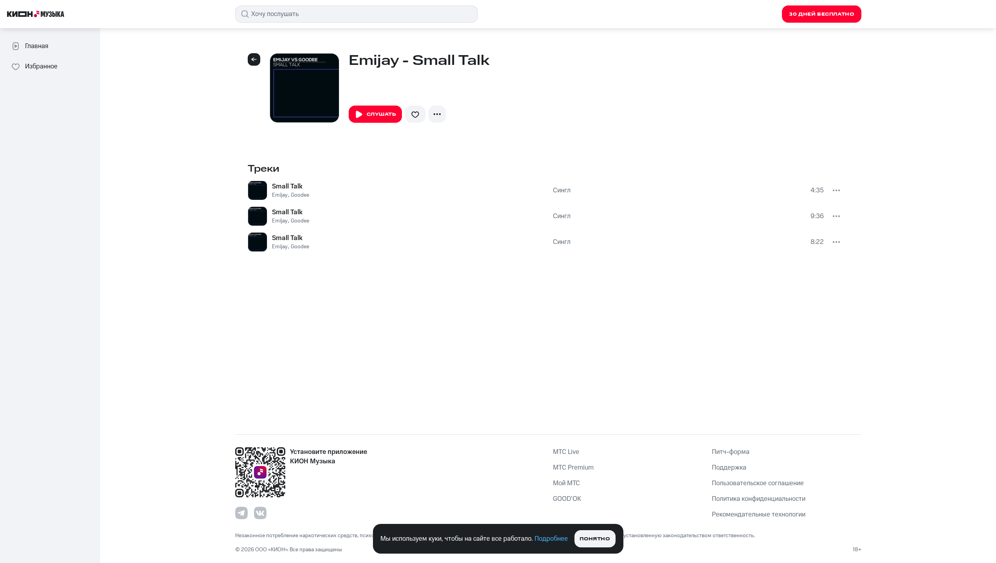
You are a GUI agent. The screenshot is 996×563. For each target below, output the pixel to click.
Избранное (41, 66)
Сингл (562, 190)
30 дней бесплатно (821, 14)
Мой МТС (566, 483)
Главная (36, 46)
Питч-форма (730, 452)
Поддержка (729, 467)
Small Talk (287, 186)
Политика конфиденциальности (758, 499)
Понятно (595, 539)
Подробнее (551, 538)
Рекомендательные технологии (758, 514)
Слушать (381, 114)
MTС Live (566, 452)
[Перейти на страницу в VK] (260, 513)
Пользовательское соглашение (758, 483)
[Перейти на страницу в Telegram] (241, 513)
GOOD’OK (567, 499)
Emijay (280, 195)
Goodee (300, 195)
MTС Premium (573, 467)
